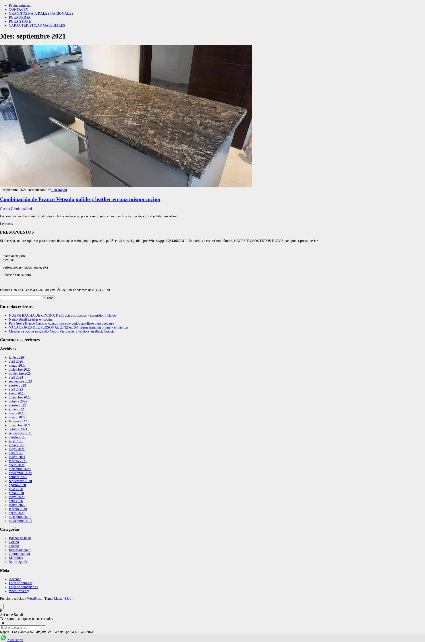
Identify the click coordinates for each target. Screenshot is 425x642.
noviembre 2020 (20, 473)
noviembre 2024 (20, 373)
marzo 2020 (17, 505)
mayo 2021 (17, 449)
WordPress (34, 598)
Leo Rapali (59, 190)
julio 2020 (16, 489)
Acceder (15, 579)
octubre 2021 (18, 429)
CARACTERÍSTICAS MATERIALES (37, 25)
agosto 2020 (17, 485)
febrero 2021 (18, 461)
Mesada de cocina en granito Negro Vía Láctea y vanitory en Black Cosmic (61, 331)
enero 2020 (17, 513)
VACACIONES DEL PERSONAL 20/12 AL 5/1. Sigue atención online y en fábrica (68, 327)
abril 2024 (16, 377)
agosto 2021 (17, 437)
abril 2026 (16, 361)
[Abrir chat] (2, 606)
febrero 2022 (18, 421)
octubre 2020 (18, 477)
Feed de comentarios (23, 587)
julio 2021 (16, 441)
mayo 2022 (17, 413)
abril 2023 (16, 389)
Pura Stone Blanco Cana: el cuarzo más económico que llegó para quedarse (61, 323)
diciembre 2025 (20, 369)
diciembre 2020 (20, 469)
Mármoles (16, 558)
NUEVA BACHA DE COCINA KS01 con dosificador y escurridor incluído (62, 315)
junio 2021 (16, 445)
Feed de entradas (20, 583)
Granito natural (21, 209)
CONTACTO (19, 9)
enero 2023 (17, 393)
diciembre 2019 (20, 517)
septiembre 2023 (20, 381)
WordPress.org (19, 591)
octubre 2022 (18, 401)
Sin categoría (18, 562)
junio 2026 (16, 357)
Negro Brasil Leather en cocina (30, 319)
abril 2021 (16, 453)
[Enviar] (43, 627)
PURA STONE (20, 21)
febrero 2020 (18, 509)
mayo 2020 (17, 497)
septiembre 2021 (20, 433)
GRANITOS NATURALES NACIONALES (41, 13)
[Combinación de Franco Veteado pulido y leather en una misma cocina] (126, 186)
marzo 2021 (17, 457)
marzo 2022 (17, 417)
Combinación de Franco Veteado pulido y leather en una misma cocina (80, 199)
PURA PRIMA (20, 17)
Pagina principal (20, 5)
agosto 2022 (17, 405)
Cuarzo (14, 546)
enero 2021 (17, 465)
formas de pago (19, 550)
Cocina (5, 209)
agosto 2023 (17, 385)
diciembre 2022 (20, 397)
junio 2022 (16, 409)
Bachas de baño (20, 538)
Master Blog (62, 598)
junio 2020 (16, 493)
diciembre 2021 (20, 425)
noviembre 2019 (20, 521)
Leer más (6, 224)
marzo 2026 (17, 365)
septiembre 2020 (20, 481)
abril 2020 (16, 501)
